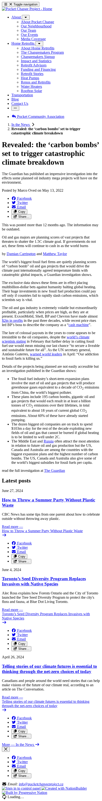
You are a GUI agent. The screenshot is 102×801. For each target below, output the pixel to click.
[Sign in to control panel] (22, 788)
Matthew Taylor (55, 254)
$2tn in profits (12, 321)
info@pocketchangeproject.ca (41, 784)
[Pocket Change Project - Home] (27, 9)
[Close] (6, 749)
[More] (26, 17)
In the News (21, 125)
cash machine (79, 325)
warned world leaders (46, 354)
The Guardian (54, 471)
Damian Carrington (21, 254)
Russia (49, 441)
